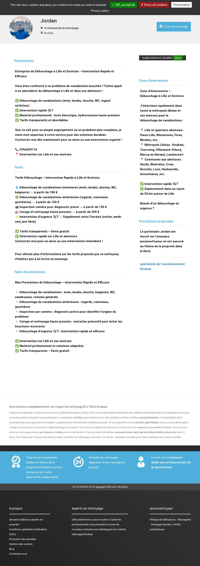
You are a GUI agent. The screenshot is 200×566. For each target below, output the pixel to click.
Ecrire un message (175, 26)
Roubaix (48, 32)
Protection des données (22, 539)
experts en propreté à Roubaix (154, 427)
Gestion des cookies (21, 544)
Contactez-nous (18, 553)
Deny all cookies (155, 4)
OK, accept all (125, 4)
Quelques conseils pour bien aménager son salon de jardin (148, 437)
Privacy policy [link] (100, 10)
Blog (11, 548)
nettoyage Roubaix (82, 534)
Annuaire (14, 519)
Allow (178, 57)
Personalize (181, 4)
